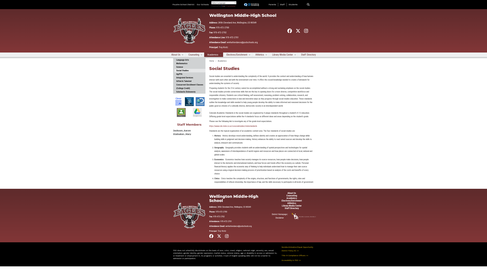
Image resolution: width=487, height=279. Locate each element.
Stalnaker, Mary (182, 134)
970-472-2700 (222, 27)
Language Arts (182, 60)
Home (211, 61)
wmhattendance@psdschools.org (242, 42)
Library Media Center (282, 54)
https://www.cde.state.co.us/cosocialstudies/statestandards (233, 126)
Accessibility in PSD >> (291, 260)
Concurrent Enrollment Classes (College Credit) (189, 86)
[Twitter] (298, 32)
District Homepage (279, 214)
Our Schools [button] (203, 4)
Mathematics (181, 63)
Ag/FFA (179, 74)
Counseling (193, 54)
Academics (212, 54)
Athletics (259, 54)
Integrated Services (184, 77)
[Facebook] (289, 32)
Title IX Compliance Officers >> (295, 255)
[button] (308, 4)
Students (293, 4)
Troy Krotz (223, 47)
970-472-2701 (232, 37)
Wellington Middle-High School (242, 15)
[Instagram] (306, 32)
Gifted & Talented (183, 81)
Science (179, 67)
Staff (282, 4)
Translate (230, 6)
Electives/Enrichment (236, 54)
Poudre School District (183, 4)
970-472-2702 (220, 32)
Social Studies (182, 70)
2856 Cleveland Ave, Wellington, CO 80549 (237, 22)
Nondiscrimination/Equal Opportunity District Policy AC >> (297, 249)
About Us (175, 54)
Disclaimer (279, 218)
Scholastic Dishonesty (185, 92)
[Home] (189, 30)
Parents (272, 4)
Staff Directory (308, 54)
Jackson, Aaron (182, 130)
